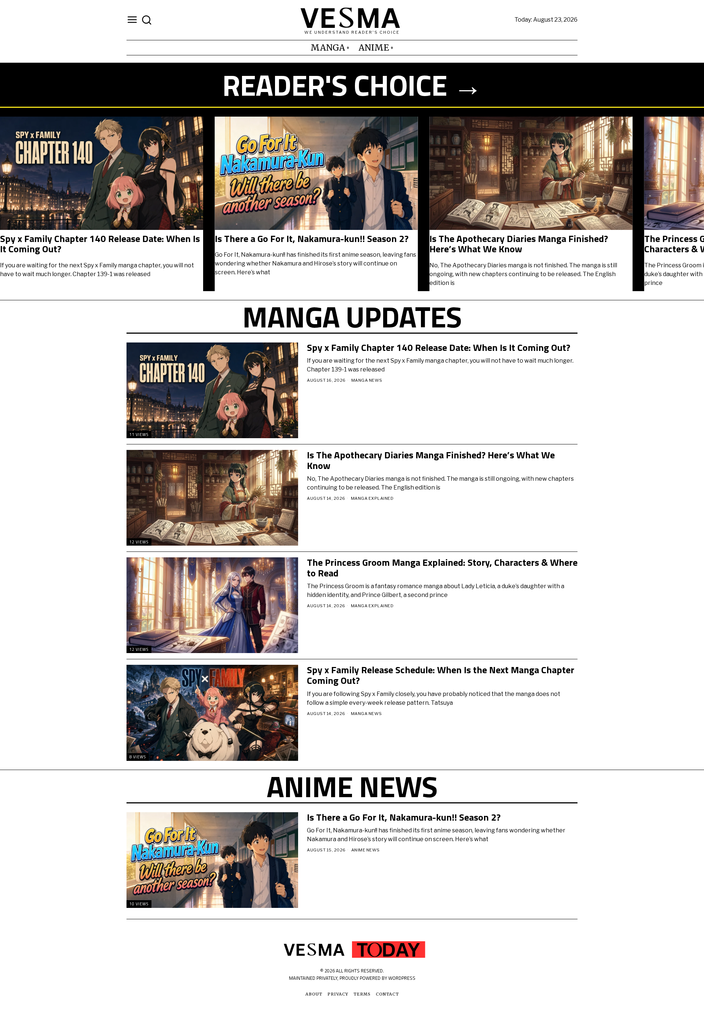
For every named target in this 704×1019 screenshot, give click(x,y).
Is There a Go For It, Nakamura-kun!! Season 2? (311, 239)
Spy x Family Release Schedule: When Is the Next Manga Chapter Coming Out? (440, 675)
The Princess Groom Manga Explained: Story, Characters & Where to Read (442, 567)
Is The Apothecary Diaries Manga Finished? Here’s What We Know (518, 244)
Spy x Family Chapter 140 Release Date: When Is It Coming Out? (100, 244)
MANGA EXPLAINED (372, 498)
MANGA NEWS (366, 380)
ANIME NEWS (365, 850)
